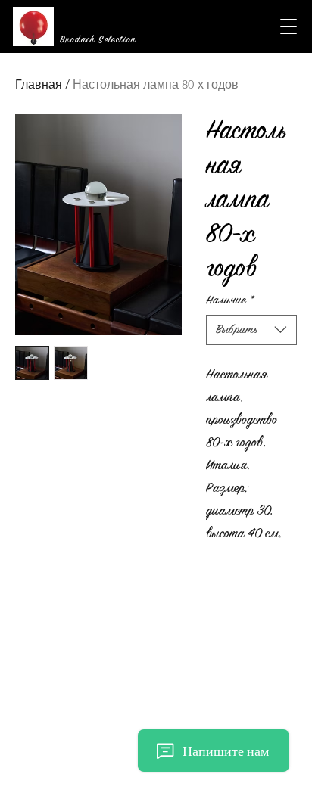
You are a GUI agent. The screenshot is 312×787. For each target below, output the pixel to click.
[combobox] (251, 330)
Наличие (230, 300)
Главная (38, 84)
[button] (288, 26)
